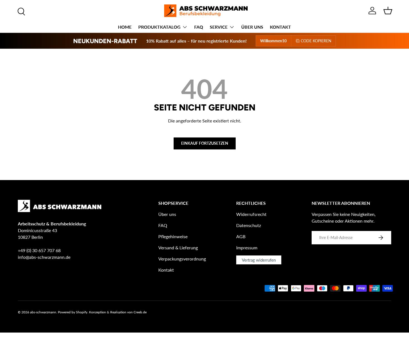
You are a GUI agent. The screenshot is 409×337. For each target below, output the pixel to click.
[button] (388, 10)
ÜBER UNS (252, 26)
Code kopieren (316, 40)
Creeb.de (140, 312)
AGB (240, 236)
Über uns (167, 214)
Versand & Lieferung (178, 247)
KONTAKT (280, 26)
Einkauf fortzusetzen (204, 143)
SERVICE (219, 26)
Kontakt (166, 269)
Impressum (246, 247)
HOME (125, 26)
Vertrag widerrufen (259, 259)
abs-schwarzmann (43, 312)
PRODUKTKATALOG (159, 26)
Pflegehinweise (173, 236)
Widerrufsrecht (251, 214)
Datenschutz (248, 225)
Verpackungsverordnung (182, 258)
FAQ (198, 26)
